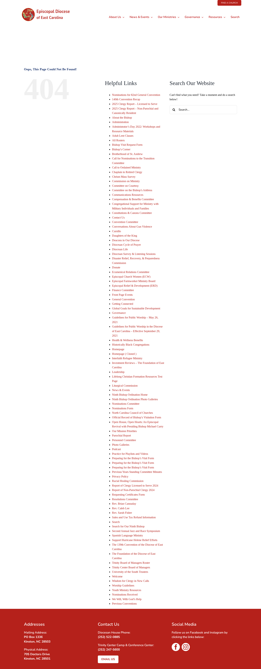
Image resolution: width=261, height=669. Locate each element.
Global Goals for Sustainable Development (136, 308)
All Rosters (118, 140)
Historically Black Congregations (130, 344)
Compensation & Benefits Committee (133, 199)
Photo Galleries (120, 444)
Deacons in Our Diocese (126, 240)
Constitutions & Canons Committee (132, 212)
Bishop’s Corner (121, 149)
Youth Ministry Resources (126, 590)
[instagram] (186, 647)
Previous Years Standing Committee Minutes (137, 471)
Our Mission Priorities (124, 431)
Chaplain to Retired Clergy (127, 172)
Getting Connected (122, 303)
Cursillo (116, 231)
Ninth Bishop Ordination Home (130, 394)
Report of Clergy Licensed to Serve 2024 (135, 485)
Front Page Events (122, 294)
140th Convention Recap (126, 99)
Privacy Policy (120, 476)
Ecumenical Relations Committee (130, 272)
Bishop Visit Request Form (127, 144)
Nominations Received (125, 594)
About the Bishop (122, 117)
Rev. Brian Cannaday (124, 503)
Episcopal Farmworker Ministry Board (133, 281)
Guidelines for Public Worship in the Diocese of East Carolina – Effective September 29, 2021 (137, 331)
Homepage (118, 349)
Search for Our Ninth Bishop (128, 526)
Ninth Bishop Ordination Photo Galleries (135, 399)
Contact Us (118, 217)
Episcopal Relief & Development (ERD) (134, 285)
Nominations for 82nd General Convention (136, 94)
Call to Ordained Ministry (126, 167)
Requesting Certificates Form (128, 494)
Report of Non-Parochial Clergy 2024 (133, 489)
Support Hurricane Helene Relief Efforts (134, 540)
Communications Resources (127, 194)
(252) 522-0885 (109, 637)
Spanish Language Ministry (127, 535)
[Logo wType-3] (48, 7)
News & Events (121, 390)
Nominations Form (122, 408)
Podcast (116, 449)
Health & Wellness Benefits (127, 340)
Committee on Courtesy (125, 185)
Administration (120, 122)
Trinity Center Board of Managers (131, 567)
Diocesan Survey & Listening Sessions (134, 253)
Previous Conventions (124, 603)
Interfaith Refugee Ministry (127, 358)
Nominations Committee (125, 403)
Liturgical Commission (125, 385)
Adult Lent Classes (122, 135)
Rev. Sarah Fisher (122, 512)
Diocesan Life (120, 249)
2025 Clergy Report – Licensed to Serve (134, 103)
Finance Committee (123, 290)
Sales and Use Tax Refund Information (134, 517)
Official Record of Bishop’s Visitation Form (136, 417)
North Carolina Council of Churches (132, 412)
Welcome (117, 576)
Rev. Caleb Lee (120, 508)
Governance (119, 312)
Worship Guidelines (123, 585)
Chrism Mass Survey (123, 176)
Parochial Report (121, 435)
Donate (116, 267)
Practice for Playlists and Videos (130, 453)
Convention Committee (125, 221)
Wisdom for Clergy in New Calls (130, 580)
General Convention (123, 299)
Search (116, 521)
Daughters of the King (124, 235)
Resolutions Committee (125, 499)
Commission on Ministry (126, 181)
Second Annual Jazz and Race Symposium (136, 531)
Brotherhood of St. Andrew (127, 153)
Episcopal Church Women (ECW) (131, 276)
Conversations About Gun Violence (132, 226)
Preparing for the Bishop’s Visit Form (133, 458)
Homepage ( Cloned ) (124, 353)
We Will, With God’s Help (127, 599)
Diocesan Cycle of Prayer (126, 244)
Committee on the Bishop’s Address (132, 190)
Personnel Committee (124, 440)
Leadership (118, 371)
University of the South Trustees (130, 571)
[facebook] (176, 647)
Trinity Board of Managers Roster (131, 562)
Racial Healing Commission (127, 480)
